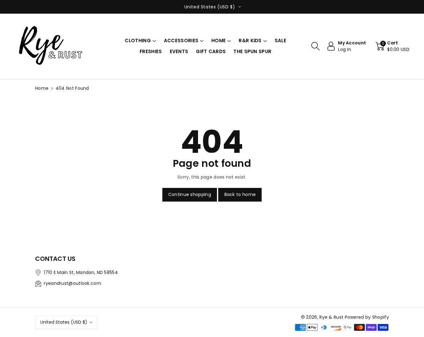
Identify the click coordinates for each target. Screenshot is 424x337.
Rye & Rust (331, 317)
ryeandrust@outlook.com (72, 283)
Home (41, 88)
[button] (140, 40)
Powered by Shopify (367, 317)
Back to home (240, 194)
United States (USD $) (63, 322)
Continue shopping (189, 194)
